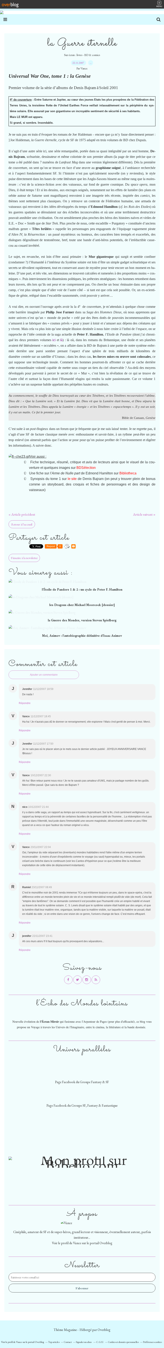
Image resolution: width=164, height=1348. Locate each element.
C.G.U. (100, 1342)
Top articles (54, 1342)
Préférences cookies (152, 1342)
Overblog (104, 1329)
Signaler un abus (84, 1342)
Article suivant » (144, 514)
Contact (68, 1342)
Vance (77, 1243)
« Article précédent (22, 514)
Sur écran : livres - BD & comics (82, 55)
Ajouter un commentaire (44, 674)
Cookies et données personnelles (123, 1342)
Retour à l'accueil (21, 524)
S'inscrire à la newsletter (24, 558)
